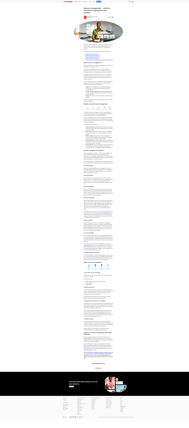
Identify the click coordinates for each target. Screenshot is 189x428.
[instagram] (71, 417)
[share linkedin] (109, 17)
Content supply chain (65, 405)
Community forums (108, 406)
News (90, 1)
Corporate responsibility (123, 406)
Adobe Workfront (101, 311)
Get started (99, 1)
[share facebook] (111, 17)
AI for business (64, 409)
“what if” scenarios (107, 211)
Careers (121, 402)
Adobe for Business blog (109, 402)
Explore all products (79, 399)
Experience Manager (79, 410)
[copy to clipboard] (112, 17)
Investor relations (122, 407)
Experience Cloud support (109, 403)
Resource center (108, 399)
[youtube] (77, 417)
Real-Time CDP (79, 414)
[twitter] (73, 417)
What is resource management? (92, 54)
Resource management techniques (93, 56)
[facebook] (70, 417)
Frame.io (78, 411)
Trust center (121, 410)
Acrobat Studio (79, 406)
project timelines (106, 213)
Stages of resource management (92, 58)
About (121, 399)
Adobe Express (79, 402)
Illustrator (93, 406)
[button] (65, 417)
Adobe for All (121, 411)
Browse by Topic (84, 1)
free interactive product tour (92, 352)
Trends (94, 1)
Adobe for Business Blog (77, 1)
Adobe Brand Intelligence (80, 407)
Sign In (130, 1)
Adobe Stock (93, 403)
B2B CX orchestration (65, 408)
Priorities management (94, 91)
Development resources (109, 407)
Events (121, 403)
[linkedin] (75, 417)
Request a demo (65, 399)
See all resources (98, 368)
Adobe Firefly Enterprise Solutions (81, 403)
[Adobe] (133, 1)
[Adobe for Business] (68, 1)
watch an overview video (105, 352)
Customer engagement (66, 404)
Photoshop (93, 407)
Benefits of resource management (92, 55)
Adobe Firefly (93, 402)
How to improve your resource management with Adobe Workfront (99, 59)
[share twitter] (108, 17)
